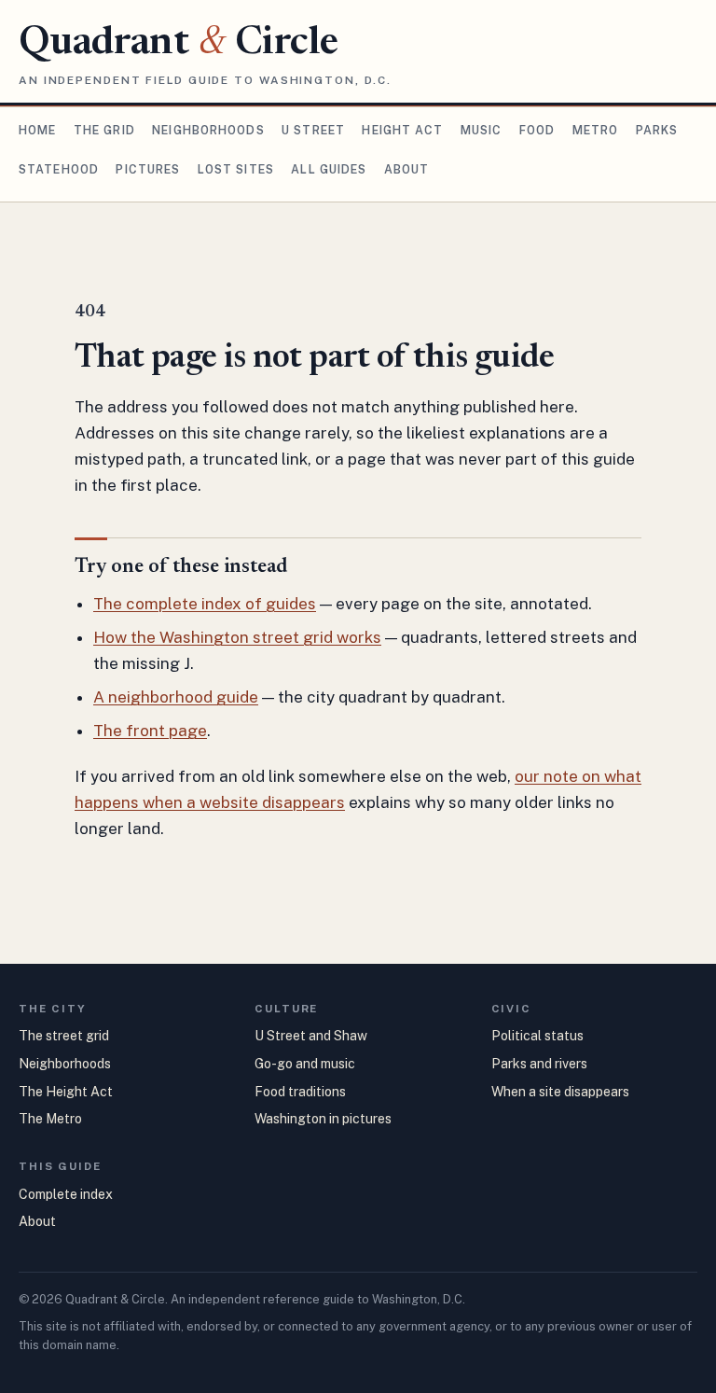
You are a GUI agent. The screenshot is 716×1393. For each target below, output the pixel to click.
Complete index (66, 1194)
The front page (150, 730)
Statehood (59, 169)
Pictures (148, 169)
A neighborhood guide (175, 697)
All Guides (328, 169)
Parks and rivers (539, 1063)
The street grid (64, 1035)
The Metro (50, 1118)
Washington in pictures (323, 1118)
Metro (595, 130)
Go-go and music (305, 1063)
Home (37, 130)
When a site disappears (560, 1091)
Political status (537, 1035)
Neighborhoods (208, 130)
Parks (657, 130)
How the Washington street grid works (237, 637)
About (407, 169)
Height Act (402, 130)
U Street (313, 130)
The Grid (104, 130)
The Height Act (66, 1091)
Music (482, 130)
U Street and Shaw (311, 1035)
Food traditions (300, 1091)
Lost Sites (236, 169)
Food (537, 130)
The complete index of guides (204, 603)
